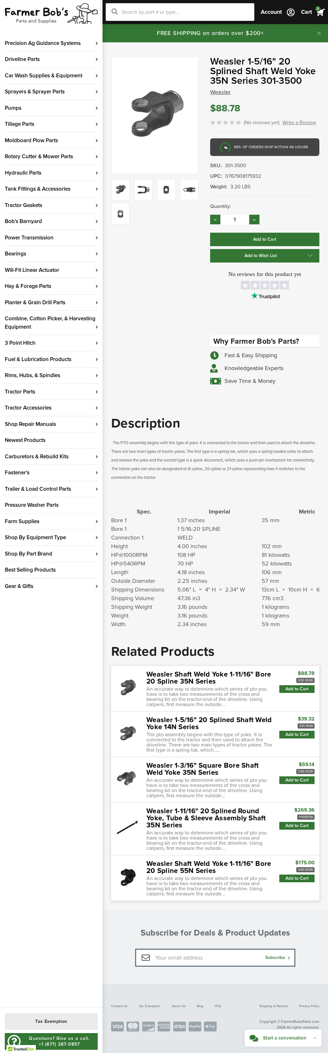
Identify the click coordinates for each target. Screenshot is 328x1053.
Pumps (13, 108)
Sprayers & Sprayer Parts (35, 91)
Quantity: (220, 206)
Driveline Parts (22, 59)
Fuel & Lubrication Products (38, 359)
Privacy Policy (309, 1006)
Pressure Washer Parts (32, 505)
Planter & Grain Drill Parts (35, 302)
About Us (178, 1006)
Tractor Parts (20, 391)
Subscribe (275, 957)
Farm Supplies (22, 521)
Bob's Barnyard (23, 221)
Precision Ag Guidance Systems (43, 43)
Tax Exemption (149, 1006)
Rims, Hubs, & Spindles (32, 375)
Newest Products (25, 440)
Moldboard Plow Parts (31, 140)
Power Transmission (29, 237)
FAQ (218, 1006)
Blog (200, 1006)
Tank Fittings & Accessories (37, 189)
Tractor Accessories (28, 407)
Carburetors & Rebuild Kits (37, 456)
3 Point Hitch (20, 343)
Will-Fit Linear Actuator (32, 270)
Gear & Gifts (19, 586)
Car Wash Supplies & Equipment (43, 75)
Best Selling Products (30, 569)
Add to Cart (296, 689)
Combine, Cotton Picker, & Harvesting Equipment (50, 322)
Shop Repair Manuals (30, 424)
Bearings (15, 253)
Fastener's (17, 472)
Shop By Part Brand (28, 553)
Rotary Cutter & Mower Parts (39, 156)
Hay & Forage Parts (28, 286)
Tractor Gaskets (23, 205)
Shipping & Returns (273, 1006)
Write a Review (299, 122)
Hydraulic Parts (23, 172)
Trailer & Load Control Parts (38, 489)
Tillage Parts (19, 124)
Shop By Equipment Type (35, 537)
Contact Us (119, 1006)
